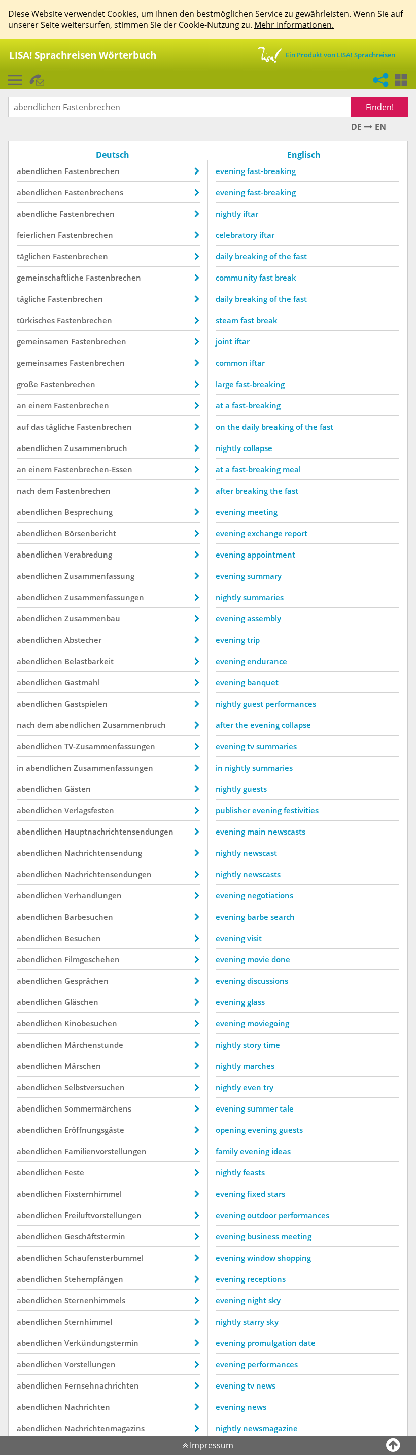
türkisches (36, 320)
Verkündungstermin (101, 1343)
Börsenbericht (90, 533)
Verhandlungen (93, 895)
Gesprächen (86, 981)
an (21, 405)
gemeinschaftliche (50, 277)
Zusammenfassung (99, 576)
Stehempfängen (93, 1279)
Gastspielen (86, 704)
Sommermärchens (97, 1108)
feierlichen (36, 235)
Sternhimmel (88, 1322)
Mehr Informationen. (294, 24)
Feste (74, 1172)
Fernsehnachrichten (101, 1385)
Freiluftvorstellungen (103, 1215)
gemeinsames (42, 363)
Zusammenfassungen (104, 597)
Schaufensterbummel (104, 1258)
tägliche (31, 299)
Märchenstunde (93, 1045)
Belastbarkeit (89, 661)
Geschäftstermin (94, 1236)
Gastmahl (82, 682)
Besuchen (82, 938)
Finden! (380, 107)
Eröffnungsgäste (94, 1130)
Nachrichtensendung (103, 853)
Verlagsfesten (89, 810)
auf (23, 427)
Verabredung (88, 554)
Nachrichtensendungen (108, 874)
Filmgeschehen (92, 959)
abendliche (37, 214)
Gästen (77, 789)
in (20, 768)
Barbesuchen (88, 917)
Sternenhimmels (94, 1300)
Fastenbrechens (93, 192)
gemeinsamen (43, 341)
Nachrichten (87, 1407)
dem (45, 491)
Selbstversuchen (94, 1087)
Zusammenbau (92, 618)
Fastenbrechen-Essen (93, 469)
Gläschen (81, 1002)
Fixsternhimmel (93, 1194)
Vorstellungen (90, 1364)
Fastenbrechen (92, 171)
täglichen (34, 256)
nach (26, 491)
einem (40, 405)
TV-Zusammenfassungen (109, 746)
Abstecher (82, 640)
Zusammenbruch (95, 448)
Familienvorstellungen (105, 1151)
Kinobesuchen (90, 1023)
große (27, 384)
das (37, 427)
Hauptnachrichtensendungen (119, 831)
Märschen (82, 1066)
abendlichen (39, 171)
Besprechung (88, 512)
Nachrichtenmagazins (104, 1428)
